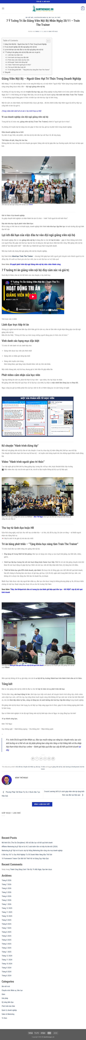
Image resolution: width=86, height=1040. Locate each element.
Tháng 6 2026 (6, 888)
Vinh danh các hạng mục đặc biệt (18, 57)
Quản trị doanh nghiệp (9, 1010)
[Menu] (3, 8)
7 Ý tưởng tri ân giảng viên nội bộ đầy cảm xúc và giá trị (22, 52)
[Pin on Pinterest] (49, 759)
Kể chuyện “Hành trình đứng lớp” (18, 62)
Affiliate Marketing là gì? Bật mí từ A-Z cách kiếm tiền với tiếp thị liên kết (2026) (30, 846)
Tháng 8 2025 (6, 924)
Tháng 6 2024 (6, 976)
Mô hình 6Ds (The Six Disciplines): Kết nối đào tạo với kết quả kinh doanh (27, 843)
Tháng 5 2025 (6, 936)
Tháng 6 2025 (6, 932)
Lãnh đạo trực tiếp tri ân (15, 55)
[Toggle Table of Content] (47, 41)
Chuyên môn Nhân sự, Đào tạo (44, 17)
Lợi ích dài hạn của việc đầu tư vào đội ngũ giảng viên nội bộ (23, 50)
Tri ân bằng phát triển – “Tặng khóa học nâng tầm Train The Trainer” (29, 70)
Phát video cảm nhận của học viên (18, 60)
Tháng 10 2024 (7, 964)
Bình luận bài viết (42, 804)
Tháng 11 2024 (7, 960)
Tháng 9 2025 (6, 920)
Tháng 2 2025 (6, 948)
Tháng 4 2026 (6, 896)
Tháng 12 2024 (7, 956)
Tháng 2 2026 (6, 900)
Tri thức (57, 17)
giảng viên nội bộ (57, 767)
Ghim (3, 994)
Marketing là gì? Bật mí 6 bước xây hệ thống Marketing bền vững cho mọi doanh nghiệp (32, 850)
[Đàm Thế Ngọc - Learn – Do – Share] (43, 8)
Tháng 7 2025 (6, 928)
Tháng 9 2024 (6, 968)
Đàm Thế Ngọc (53, 31)
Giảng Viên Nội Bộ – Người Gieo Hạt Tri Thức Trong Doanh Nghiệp (25, 44)
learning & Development (72, 767)
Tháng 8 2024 (6, 972)
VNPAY (30, 205)
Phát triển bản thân (8, 1006)
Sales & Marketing (8, 1014)
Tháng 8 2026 (6, 880)
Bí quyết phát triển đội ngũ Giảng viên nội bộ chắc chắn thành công (35, 264)
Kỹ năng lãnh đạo (8, 1002)
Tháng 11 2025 (7, 912)
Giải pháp (5, 998)
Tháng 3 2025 (6, 944)
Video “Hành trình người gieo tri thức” (19, 65)
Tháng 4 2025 (6, 940)
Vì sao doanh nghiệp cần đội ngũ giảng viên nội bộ (20, 47)
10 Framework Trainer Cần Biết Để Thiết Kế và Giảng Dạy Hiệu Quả (25, 858)
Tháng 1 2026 (6, 904)
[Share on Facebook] (37, 759)
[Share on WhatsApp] (33, 759)
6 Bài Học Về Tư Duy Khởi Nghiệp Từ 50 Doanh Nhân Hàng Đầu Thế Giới (27, 854)
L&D (64, 767)
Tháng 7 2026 (6, 884)
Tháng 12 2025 (7, 908)
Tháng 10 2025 (7, 916)
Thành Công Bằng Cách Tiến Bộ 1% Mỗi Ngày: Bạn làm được (31, 869)
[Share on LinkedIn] (53, 759)
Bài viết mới (29, 17)
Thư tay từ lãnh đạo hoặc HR (17, 67)
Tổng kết (7, 72)
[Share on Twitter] (41, 759)
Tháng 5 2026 (6, 892)
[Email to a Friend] (45, 759)
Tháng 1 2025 (6, 952)
